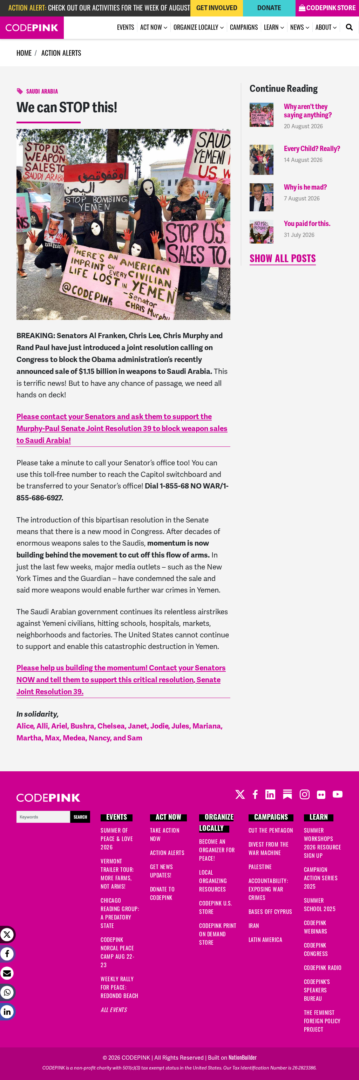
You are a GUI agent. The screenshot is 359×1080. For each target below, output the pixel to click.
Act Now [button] (151, 27)
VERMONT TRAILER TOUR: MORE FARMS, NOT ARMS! (117, 873)
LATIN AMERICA (266, 939)
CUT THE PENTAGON (271, 830)
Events (125, 27)
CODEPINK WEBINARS (315, 926)
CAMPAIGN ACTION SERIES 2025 (321, 877)
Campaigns (244, 27)
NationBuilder (243, 1057)
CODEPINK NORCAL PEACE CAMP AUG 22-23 (117, 952)
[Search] (349, 27)
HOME (24, 52)
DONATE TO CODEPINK (162, 893)
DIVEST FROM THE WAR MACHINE (269, 848)
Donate (269, 8)
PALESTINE (260, 866)
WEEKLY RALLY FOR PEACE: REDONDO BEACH (119, 987)
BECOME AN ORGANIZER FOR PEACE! (217, 849)
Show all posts (283, 260)
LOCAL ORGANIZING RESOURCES (213, 880)
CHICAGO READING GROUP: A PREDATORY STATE (120, 913)
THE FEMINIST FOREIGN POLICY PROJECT (322, 1020)
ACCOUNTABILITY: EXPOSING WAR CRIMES (268, 889)
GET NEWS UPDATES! (161, 870)
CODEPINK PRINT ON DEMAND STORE (217, 933)
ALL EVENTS (114, 1009)
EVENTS (116, 817)
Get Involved (216, 8)
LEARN (319, 817)
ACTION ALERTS (61, 52)
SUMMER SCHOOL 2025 (320, 904)
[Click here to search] (53, 816)
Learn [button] (272, 27)
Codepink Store (330, 8)
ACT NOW (168, 817)
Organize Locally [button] (197, 27)
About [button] (324, 27)
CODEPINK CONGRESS (316, 949)
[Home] (32, 27)
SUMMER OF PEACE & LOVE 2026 (117, 838)
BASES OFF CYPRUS (270, 911)
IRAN (254, 925)
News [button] (301, 27)
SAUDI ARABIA (42, 92)
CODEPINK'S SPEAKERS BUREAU (317, 990)
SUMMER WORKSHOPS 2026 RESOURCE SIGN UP (322, 843)
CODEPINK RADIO (323, 967)
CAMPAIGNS (271, 817)
